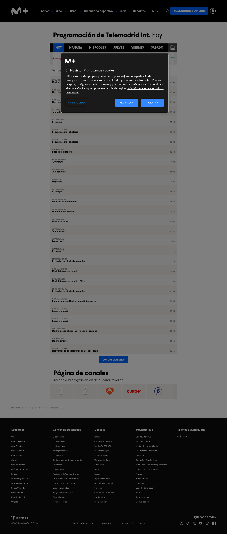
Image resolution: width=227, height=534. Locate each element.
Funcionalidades (143, 441)
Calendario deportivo (98, 11)
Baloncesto (99, 465)
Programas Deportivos (63, 492)
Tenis (122, 11)
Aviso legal (106, 523)
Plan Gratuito (142, 478)
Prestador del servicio (83, 523)
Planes (139, 474)
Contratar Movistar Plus (146, 460)
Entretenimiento (18, 497)
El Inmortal (58, 455)
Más (155, 11)
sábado (157, 47)
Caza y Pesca (58, 497)
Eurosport (98, 488)
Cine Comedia (17, 451)
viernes (137, 47)
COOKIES (141, 523)
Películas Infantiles (19, 469)
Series (45, 11)
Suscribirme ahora (189, 11)
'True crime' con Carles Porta (66, 478)
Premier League (101, 451)
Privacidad (124, 523)
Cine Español (17, 446)
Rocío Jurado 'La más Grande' (66, 474)
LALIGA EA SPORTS (102, 446)
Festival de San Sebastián (64, 483)
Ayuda (185, 436)
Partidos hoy (100, 497)
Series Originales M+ (20, 478)
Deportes (139, 11)
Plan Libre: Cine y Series (147, 469)
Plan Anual (141, 483)
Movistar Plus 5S (60, 502)
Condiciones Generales (146, 451)
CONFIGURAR (76, 102)
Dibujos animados (61, 488)
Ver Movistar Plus (143, 437)
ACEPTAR (152, 102)
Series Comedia (18, 488)
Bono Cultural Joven (145, 488)
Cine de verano (18, 465)
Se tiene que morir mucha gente (67, 460)
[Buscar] (167, 10)
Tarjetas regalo (142, 497)
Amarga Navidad (60, 451)
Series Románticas (19, 483)
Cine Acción (16, 455)
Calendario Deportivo (104, 492)
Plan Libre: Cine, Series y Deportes (151, 465)
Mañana (75, 47)
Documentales (17, 492)
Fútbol (72, 11)
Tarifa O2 (140, 492)
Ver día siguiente (114, 359)
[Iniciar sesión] (213, 11)
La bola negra (59, 441)
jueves (118, 47)
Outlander (57, 465)
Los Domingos (59, 446)
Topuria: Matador (102, 478)
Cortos (14, 460)
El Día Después (101, 455)
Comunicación (142, 502)
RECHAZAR (126, 102)
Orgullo (14, 502)
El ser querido (59, 437)
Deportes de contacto (104, 483)
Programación (100, 502)
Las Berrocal (58, 469)
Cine (59, 11)
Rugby (97, 474)
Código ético (141, 455)
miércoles (97, 47)
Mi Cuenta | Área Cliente (147, 446)
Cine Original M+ (18, 441)
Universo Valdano (102, 460)
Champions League (103, 441)
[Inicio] (19, 11)
